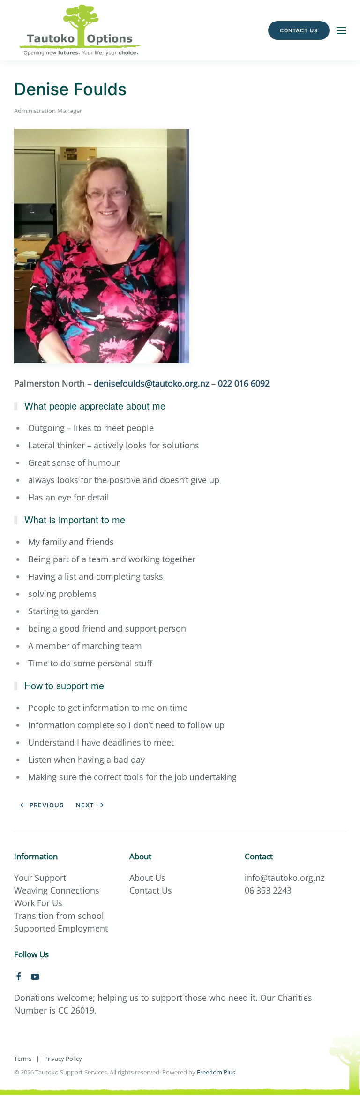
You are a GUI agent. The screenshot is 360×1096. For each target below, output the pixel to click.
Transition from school (59, 915)
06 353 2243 (268, 890)
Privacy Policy (63, 1058)
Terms (22, 1058)
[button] (341, 30)
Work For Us (38, 903)
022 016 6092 (244, 383)
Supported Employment (61, 928)
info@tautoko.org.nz (284, 877)
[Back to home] (81, 30)
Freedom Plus (216, 1072)
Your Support (40, 877)
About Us (147, 877)
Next (85, 805)
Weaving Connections (56, 890)
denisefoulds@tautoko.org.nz (151, 383)
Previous (47, 805)
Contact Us (299, 30)
